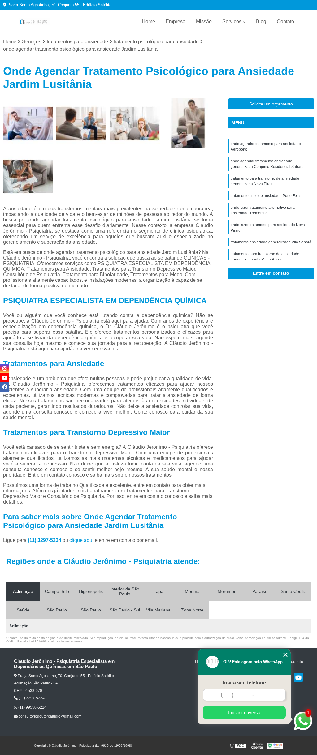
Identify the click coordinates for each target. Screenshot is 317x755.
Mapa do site (291, 661)
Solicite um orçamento (271, 103)
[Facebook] (4, 387)
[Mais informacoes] (307, 21)
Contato (285, 21)
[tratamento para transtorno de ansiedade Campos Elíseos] (28, 123)
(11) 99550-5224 (31, 707)
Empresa (175, 21)
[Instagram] (4, 368)
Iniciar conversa (244, 712)
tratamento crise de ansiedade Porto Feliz (266, 196)
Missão (204, 21)
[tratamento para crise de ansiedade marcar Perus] (81, 123)
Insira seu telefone (244, 682)
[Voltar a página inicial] (34, 21)
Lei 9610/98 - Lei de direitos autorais (55, 641)
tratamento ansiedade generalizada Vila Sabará (271, 242)
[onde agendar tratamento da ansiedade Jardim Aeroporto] (28, 177)
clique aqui (81, 540)
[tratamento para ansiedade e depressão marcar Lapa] (188, 123)
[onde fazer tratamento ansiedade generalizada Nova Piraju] (135, 123)
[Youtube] (298, 677)
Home (148, 21)
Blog (261, 21)
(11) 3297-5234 (45, 540)
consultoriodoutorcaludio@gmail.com (49, 716)
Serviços (231, 21)
